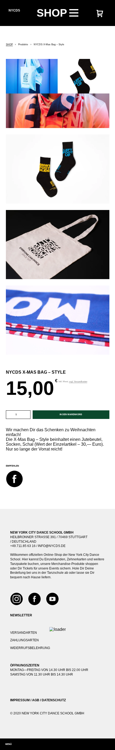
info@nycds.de (52, 546)
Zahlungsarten (24, 640)
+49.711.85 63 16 (23, 546)
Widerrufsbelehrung (30, 648)
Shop (9, 44)
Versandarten (23, 633)
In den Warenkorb (71, 414)
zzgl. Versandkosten (78, 381)
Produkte (23, 44)
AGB (35, 700)
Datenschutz (54, 700)
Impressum (20, 700)
